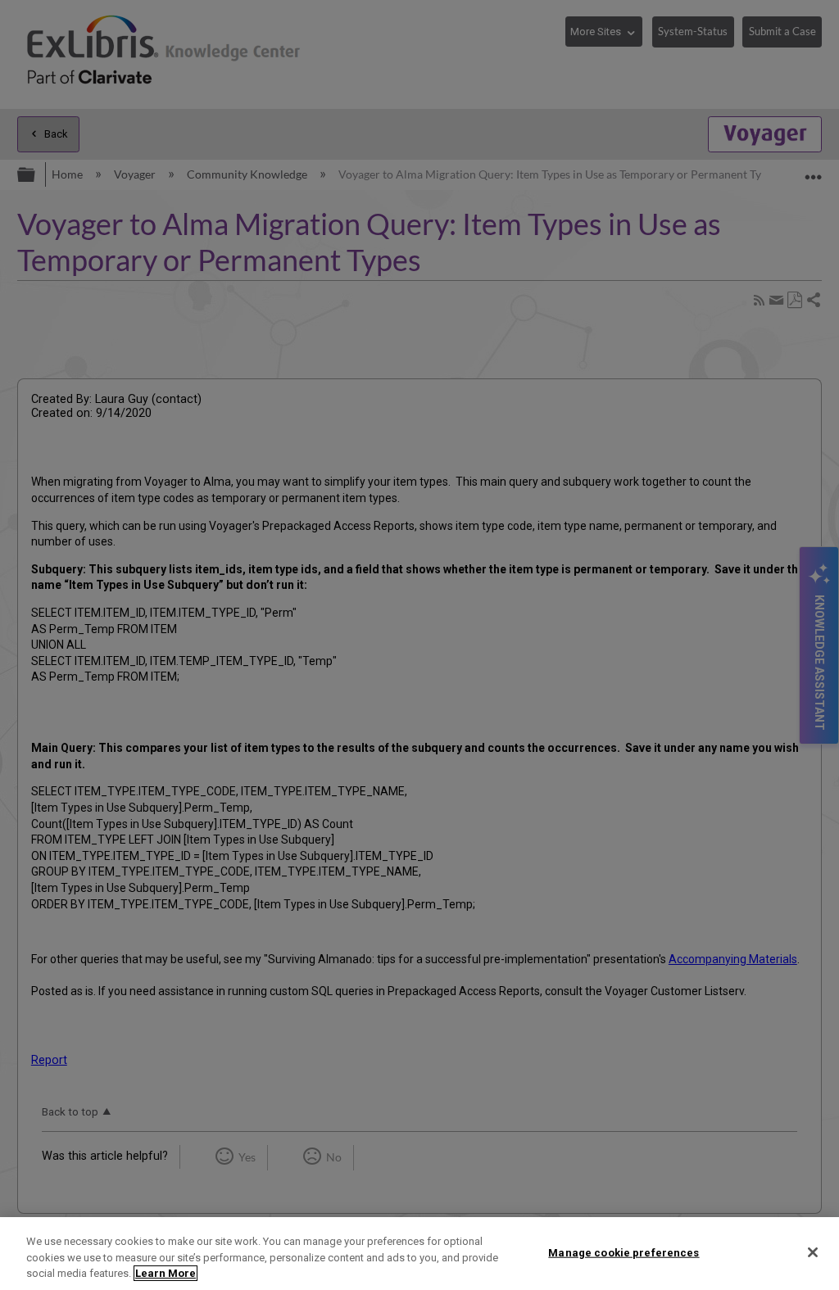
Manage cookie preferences (623, 1252)
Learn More (165, 1273)
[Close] (813, 1252)
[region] (419, 1253)
